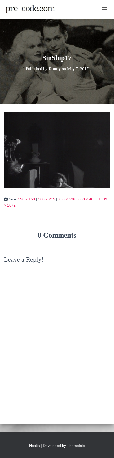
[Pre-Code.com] (32, 9)
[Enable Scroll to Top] (103, 447)
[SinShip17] (57, 150)
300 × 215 (46, 199)
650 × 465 (86, 199)
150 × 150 (26, 199)
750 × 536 (66, 199)
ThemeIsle (76, 445)
